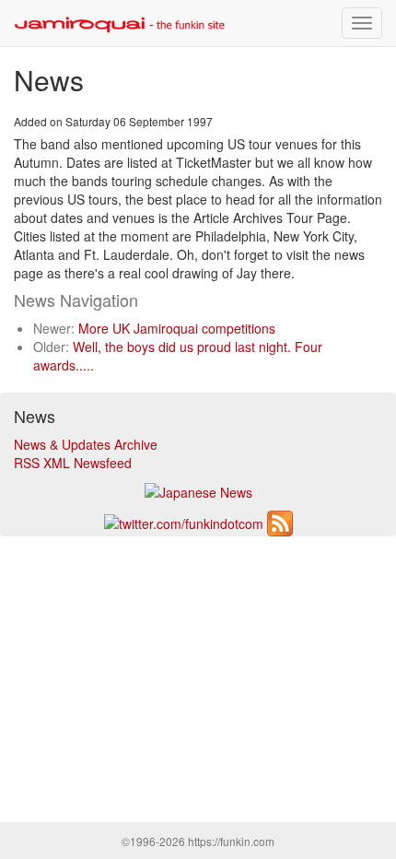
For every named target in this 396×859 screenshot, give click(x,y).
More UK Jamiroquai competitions (176, 328)
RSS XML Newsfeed (73, 462)
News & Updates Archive (85, 444)
